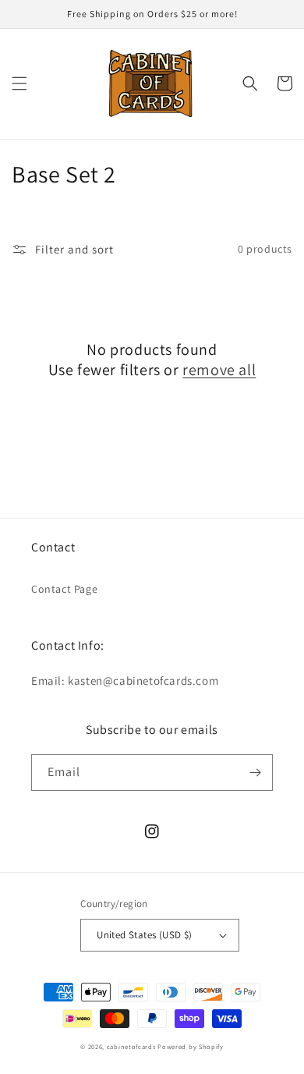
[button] (19, 83)
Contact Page (64, 589)
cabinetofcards (131, 1046)
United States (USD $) (144, 934)
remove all (219, 370)
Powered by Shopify (190, 1046)
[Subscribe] (255, 772)
